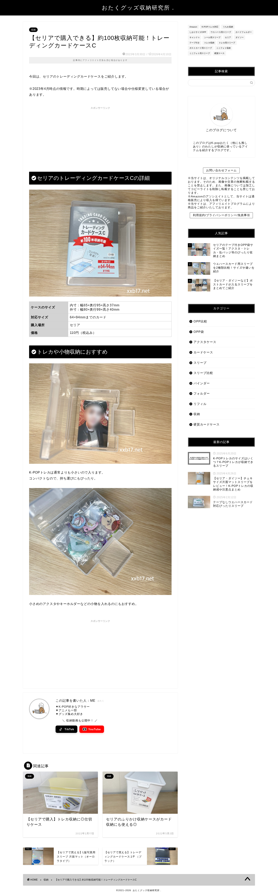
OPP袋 (199, 331)
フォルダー (202, 393)
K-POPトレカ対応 (210, 27)
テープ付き (194, 43)
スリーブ (200, 362)
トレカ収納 (209, 43)
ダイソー (239, 37)
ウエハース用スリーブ (221, 32)
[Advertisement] (100, 136)
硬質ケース (219, 53)
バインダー (202, 383)
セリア (228, 37)
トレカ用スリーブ (227, 43)
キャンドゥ (194, 37)
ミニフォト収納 (223, 48)
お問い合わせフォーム (221, 170)
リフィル (200, 404)
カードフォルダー (243, 32)
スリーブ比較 (203, 373)
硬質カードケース (207, 424)
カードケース (203, 352)
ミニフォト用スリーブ (199, 53)
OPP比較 (200, 321)
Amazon (193, 27)
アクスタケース (205, 342)
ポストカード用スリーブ (200, 48)
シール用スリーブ (212, 37)
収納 (33, 30)
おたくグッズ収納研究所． (139, 7)
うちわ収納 (228, 27)
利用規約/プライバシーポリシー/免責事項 (221, 215)
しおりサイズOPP (197, 32)
